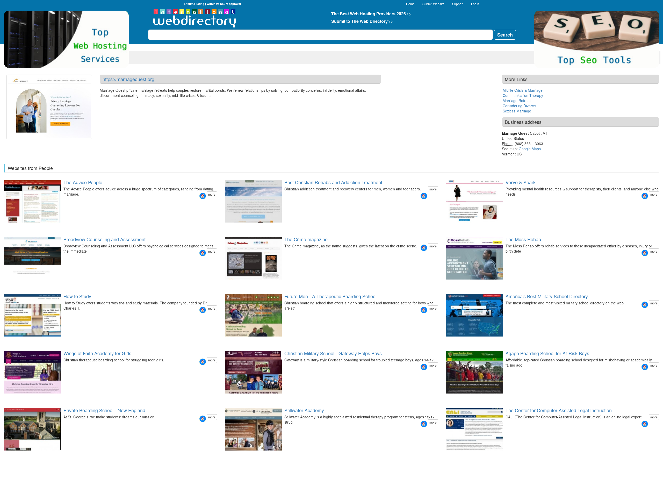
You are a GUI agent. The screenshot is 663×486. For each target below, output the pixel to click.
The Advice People (82, 182)
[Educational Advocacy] (6, 279)
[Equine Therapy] (230, 455)
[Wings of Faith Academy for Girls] (202, 361)
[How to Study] (202, 309)
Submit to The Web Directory (362, 21)
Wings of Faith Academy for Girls (97, 353)
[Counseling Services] (3, 279)
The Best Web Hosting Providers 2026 (371, 14)
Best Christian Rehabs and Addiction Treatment (333, 182)
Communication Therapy (523, 95)
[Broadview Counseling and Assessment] (202, 252)
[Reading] (224, 398)
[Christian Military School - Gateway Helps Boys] (423, 366)
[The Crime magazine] (423, 247)
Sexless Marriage (517, 110)
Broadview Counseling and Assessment (104, 239)
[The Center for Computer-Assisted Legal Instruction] (644, 423)
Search (505, 34)
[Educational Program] (227, 455)
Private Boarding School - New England (104, 410)
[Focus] (224, 341)
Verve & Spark (521, 182)
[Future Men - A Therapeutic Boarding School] (423, 309)
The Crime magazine (306, 239)
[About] (445, 227)
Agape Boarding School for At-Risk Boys (547, 353)
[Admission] (3, 455)
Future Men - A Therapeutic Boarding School (330, 296)
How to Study (77, 296)
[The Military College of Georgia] (445, 341)
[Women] (227, 227)
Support (457, 4)
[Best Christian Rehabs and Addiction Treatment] (423, 195)
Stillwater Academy (304, 410)
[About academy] (6, 398)
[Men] (224, 227)
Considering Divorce (519, 105)
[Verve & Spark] (644, 195)
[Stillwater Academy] (423, 423)
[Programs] (230, 341)
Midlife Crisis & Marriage (523, 90)
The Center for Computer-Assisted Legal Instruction (559, 410)
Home (410, 4)
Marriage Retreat (517, 100)
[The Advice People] (202, 195)
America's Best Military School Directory (547, 296)
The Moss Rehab (523, 239)
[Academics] (227, 341)
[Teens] (230, 227)
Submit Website (433, 4)
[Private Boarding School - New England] (202, 418)
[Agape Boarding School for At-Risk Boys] (644, 366)
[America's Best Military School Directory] (644, 304)
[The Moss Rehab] (644, 252)
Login (475, 4)
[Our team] (3, 398)
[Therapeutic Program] (224, 455)
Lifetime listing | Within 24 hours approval (212, 4)
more (211, 194)
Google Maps (530, 148)
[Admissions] (230, 398)
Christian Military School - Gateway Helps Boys (333, 353)
